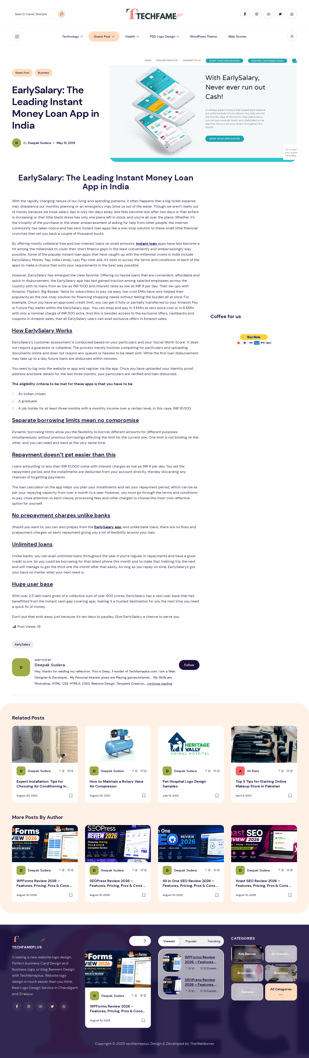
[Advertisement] (244, 241)
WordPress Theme (203, 36)
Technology (70, 36)
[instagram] (257, 14)
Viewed (169, 941)
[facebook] (245, 14)
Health (130, 36)
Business (43, 72)
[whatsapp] (292, 14)
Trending (213, 941)
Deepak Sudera (50, 665)
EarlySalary (22, 644)
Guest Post (102, 36)
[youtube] (268, 14)
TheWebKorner (202, 1043)
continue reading (159, 683)
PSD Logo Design (162, 36)
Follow (189, 665)
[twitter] (280, 14)
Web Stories (237, 36)
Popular (191, 941)
